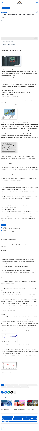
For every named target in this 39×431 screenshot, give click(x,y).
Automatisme (4, 12)
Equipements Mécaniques (7, 419)
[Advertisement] (19, 28)
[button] (5, 392)
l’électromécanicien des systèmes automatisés (31, 409)
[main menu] (2, 2)
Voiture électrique (6, 421)
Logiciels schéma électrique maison (17, 8)
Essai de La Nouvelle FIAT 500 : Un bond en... (10, 231)
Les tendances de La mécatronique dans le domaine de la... (5, 410)
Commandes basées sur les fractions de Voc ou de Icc (12, 46)
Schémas (34, 419)
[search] (37, 2)
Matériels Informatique (17, 419)
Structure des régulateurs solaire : (8, 41)
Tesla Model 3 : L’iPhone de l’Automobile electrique (11, 228)
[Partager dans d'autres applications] (14, 392)
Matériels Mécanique (27, 419)
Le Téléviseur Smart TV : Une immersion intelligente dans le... (19, 410)
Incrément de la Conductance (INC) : (9, 44)
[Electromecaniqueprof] (19, 2)
